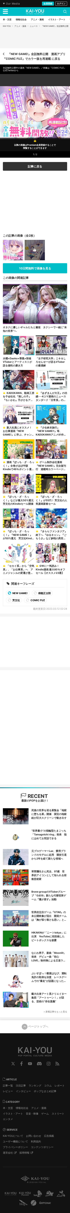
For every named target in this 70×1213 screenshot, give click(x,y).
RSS (57, 1063)
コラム (48, 1085)
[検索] (65, 11)
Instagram (48, 1063)
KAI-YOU (7, 26)
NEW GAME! (20, 593)
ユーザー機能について (15, 1141)
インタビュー (23, 1091)
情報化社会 (22, 1107)
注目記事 (21, 1085)
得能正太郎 (44, 593)
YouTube (30, 1063)
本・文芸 (8, 1107)
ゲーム (45, 1113)
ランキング (35, 1085)
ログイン (61, 3)
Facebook (21, 1063)
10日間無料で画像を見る (35, 268)
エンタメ (8, 1118)
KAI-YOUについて (13, 1135)
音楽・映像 (32, 1113)
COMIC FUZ (37, 600)
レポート (60, 1085)
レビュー (8, 1091)
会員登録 (48, 3)
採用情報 (24, 1152)
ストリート (58, 1113)
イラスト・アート (13, 1113)
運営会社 (8, 1152)
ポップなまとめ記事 (45, 1091)
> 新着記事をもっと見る (55, 1011)
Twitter (13, 1063)
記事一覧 (8, 1085)
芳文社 (16, 600)
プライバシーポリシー (15, 1147)
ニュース (34, 26)
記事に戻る (35, 166)
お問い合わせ (33, 1135)
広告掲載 (49, 1135)
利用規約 (36, 1141)
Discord (39, 1063)
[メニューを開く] (5, 11)
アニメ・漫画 (20, 26)
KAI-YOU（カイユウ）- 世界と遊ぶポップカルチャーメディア (35, 11)
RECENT (37, 796)
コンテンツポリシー (42, 1147)
